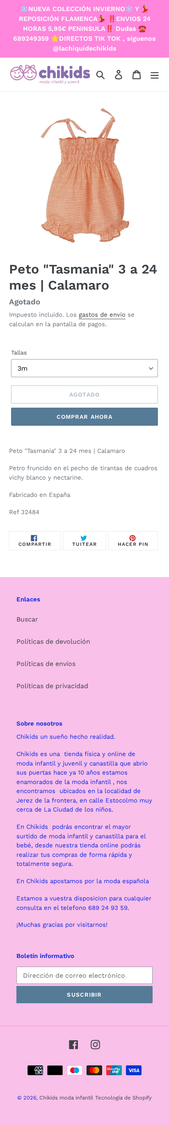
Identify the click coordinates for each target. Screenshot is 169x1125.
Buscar (27, 619)
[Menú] (155, 74)
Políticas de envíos (45, 664)
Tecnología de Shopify (123, 1098)
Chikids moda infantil (66, 1098)
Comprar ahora (85, 416)
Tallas (19, 352)
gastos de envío (102, 314)
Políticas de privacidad (52, 686)
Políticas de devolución (53, 641)
